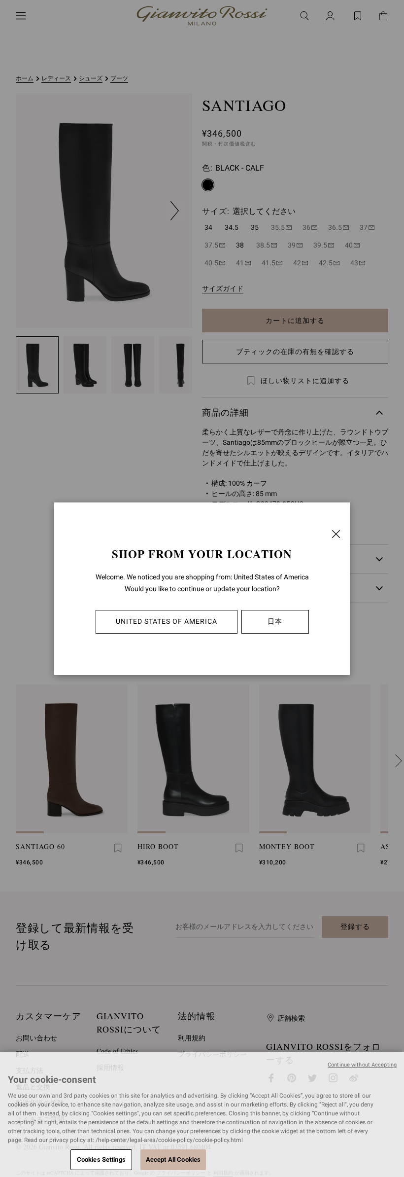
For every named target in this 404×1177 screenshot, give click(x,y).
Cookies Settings (101, 1159)
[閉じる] (336, 534)
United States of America (166, 621)
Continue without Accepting (362, 1065)
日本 (275, 621)
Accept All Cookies (173, 1159)
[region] (202, 1114)
